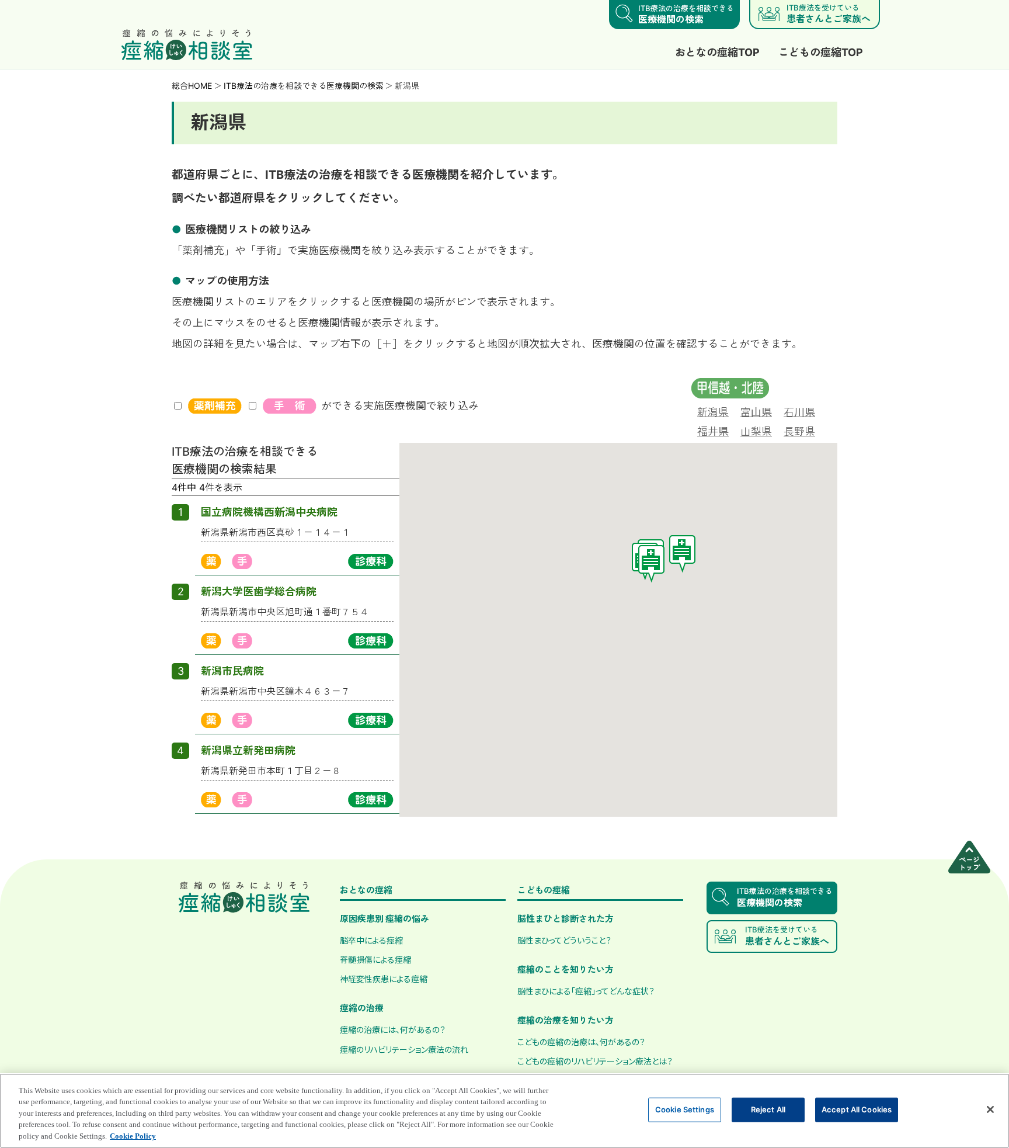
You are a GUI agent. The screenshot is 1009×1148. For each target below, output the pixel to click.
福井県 (713, 431)
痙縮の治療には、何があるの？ (393, 1029)
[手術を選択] (289, 406)
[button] (651, 563)
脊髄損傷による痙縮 (375, 959)
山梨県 (756, 431)
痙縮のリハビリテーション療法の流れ (404, 1049)
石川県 (799, 412)
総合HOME (192, 86)
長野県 (799, 431)
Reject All (768, 1109)
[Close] (990, 1109)
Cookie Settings (684, 1109)
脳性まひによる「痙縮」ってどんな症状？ (586, 991)
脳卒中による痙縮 (371, 940)
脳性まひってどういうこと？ (564, 940)
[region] (504, 1110)
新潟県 (713, 412)
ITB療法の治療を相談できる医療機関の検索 (304, 86)
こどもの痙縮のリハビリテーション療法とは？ (595, 1061)
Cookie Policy (133, 1136)
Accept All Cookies (857, 1109)
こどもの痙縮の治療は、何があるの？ (581, 1042)
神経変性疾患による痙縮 (383, 978)
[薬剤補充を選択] (215, 406)
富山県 (756, 412)
